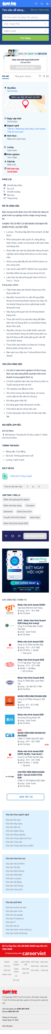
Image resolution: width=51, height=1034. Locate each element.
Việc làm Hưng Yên (14, 889)
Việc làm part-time (14, 911)
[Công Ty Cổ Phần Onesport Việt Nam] (9, 701)
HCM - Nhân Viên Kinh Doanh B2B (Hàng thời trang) (32, 621)
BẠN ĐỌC (44, 966)
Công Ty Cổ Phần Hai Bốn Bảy (30, 644)
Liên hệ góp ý (7, 1026)
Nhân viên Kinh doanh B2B (31, 714)
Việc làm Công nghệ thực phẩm (20, 845)
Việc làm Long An (13, 878)
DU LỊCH (16, 980)
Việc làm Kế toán (13, 819)
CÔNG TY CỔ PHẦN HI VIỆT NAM (31, 780)
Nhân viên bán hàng (12, 505)
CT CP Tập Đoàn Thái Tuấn (29, 663)
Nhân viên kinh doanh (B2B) (31, 604)
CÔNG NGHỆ (16, 970)
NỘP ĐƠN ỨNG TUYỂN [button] (25, 67)
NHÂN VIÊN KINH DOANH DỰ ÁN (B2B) (31, 734)
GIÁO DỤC (44, 962)
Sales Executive (24, 511)
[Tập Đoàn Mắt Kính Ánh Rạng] (9, 609)
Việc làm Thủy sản (14, 841)
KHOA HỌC (35, 966)
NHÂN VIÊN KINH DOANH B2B (32, 696)
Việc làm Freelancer (15, 918)
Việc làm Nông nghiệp (15, 834)
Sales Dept (35, 517)
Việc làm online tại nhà (16, 907)
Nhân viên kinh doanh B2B (30, 641)
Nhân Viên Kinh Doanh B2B (16, 523)
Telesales (30, 505)
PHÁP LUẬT (6, 974)
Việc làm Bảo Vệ (13, 827)
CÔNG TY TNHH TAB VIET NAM (30, 738)
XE (16, 976)
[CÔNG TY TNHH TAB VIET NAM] (9, 735)
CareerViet (25, 62)
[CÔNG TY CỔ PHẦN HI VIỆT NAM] (9, 776)
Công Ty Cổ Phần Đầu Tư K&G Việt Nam (30, 627)
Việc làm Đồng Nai (14, 874)
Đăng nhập (44, 9)
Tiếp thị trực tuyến (15, 132)
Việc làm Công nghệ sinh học (19, 838)
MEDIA (6, 962)
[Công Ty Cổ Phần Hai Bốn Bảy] (9, 646)
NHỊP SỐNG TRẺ (25, 963)
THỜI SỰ (7, 966)
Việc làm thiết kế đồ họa (16, 933)
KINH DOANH (16, 963)
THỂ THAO (35, 962)
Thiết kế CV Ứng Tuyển (21, 476)
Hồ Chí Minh (12, 91)
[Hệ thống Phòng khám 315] (9, 719)
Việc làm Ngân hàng (15, 830)
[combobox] (25, 17)
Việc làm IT (11, 922)
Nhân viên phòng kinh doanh (16, 499)
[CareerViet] (34, 953)
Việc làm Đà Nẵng (14, 882)
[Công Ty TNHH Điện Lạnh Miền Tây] (9, 682)
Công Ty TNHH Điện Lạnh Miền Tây (31, 682)
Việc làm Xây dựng (14, 823)
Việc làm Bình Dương (15, 871)
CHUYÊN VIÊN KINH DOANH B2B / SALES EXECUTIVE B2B (31, 775)
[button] (41, 3)
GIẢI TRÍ (26, 973)
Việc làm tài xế (12, 925)
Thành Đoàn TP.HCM (10, 1020)
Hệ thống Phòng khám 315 (29, 717)
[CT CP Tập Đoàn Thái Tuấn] (9, 664)
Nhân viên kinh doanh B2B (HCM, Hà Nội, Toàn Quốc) (30, 752)
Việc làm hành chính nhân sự (18, 929)
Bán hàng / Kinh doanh (35, 129)
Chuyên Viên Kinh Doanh (15, 517)
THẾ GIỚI (6, 970)
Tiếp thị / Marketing (16, 129)
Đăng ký (34, 9)
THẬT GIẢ (44, 970)
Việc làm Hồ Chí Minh (15, 863)
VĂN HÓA (25, 969)
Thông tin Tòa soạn (9, 1017)
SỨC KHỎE (35, 970)
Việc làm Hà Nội (13, 867)
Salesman (8, 511)
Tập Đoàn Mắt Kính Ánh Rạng (30, 608)
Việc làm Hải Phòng (14, 885)
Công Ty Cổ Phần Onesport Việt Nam (31, 700)
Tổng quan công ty (23, 76)
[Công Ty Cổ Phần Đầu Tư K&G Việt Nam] (9, 625)
